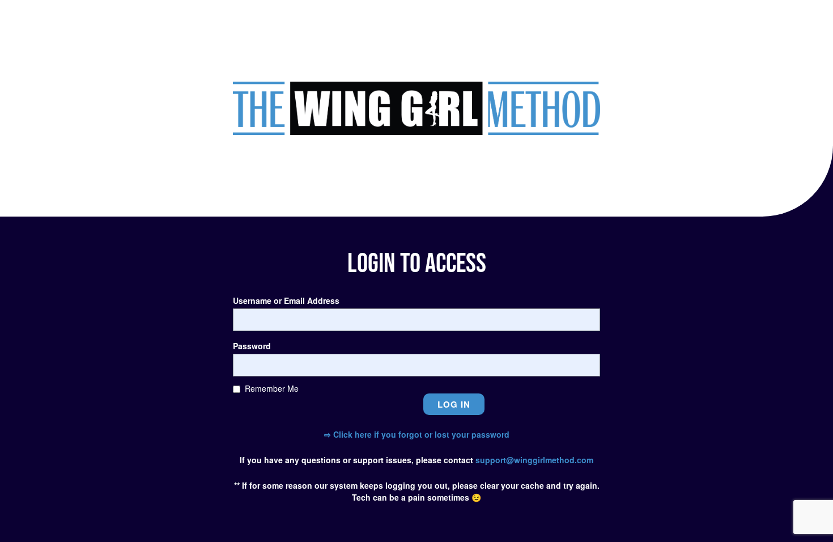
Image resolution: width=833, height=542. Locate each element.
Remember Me (272, 388)
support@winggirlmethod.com (534, 459)
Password (252, 346)
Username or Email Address (286, 300)
